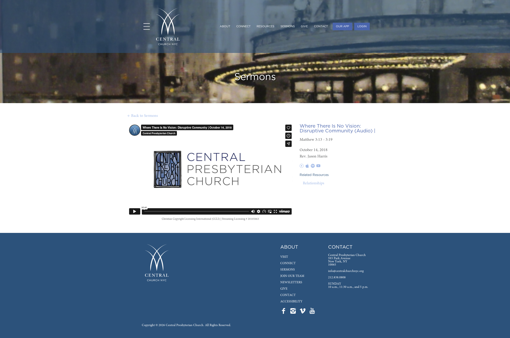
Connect (243, 26)
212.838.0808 (337, 277)
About (225, 26)
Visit (284, 257)
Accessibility (291, 301)
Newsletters (291, 282)
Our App (342, 26)
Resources (265, 26)
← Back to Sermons (143, 116)
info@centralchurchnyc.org (346, 271)
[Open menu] (146, 26)
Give (304, 26)
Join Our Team (292, 276)
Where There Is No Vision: (330, 126)
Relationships (313, 183)
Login (362, 26)
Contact (321, 26)
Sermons (287, 26)
